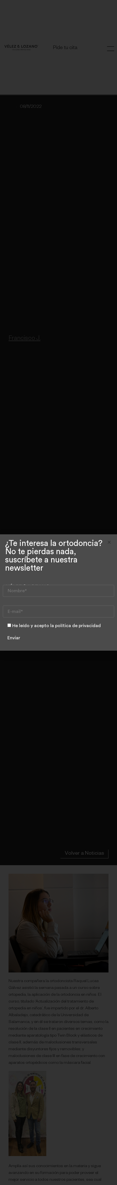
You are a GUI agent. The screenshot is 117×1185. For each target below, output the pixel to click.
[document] (58, 592)
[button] (109, 542)
